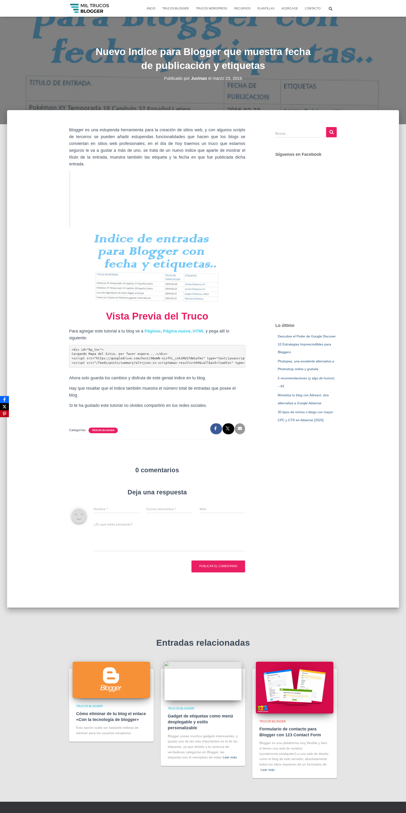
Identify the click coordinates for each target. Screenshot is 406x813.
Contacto (312, 8)
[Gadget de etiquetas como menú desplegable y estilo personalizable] (203, 681)
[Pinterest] (4, 413)
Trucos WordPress (211, 8)
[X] (4, 406)
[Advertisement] (306, 244)
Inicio (151, 8)
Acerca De (289, 8)
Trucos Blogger (175, 8)
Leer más (230, 757)
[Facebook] (4, 399)
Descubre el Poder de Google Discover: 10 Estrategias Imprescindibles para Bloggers (307, 344)
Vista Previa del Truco (157, 316)
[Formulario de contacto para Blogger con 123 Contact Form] (294, 687)
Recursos (242, 8)
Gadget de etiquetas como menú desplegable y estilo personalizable (200, 722)
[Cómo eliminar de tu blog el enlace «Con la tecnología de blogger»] (111, 679)
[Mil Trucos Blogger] (90, 8)
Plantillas (266, 8)
